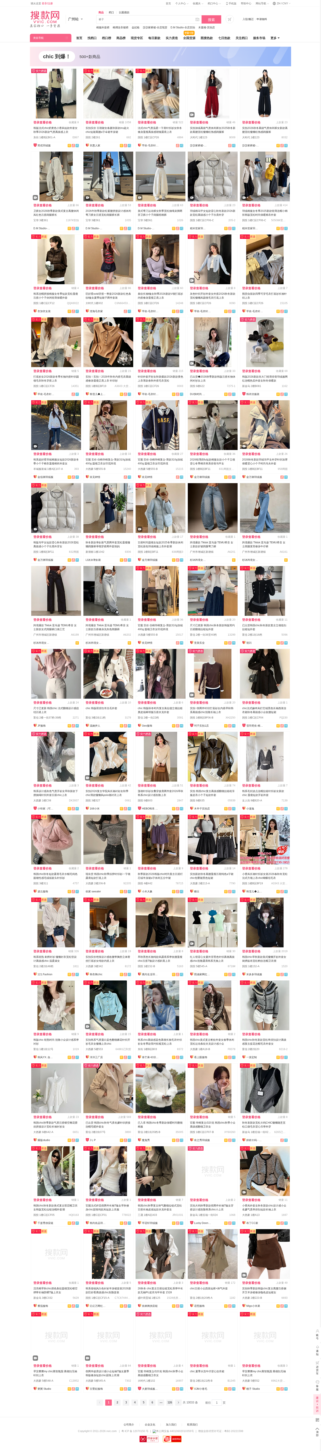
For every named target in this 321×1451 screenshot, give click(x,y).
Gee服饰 (147, 725)
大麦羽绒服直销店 (150, 1388)
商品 (101, 12)
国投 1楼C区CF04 (252, 717)
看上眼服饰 (200, 1057)
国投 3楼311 (40, 883)
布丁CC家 (252, 1223)
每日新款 (154, 38)
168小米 (95, 808)
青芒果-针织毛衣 (150, 1057)
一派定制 (251, 1057)
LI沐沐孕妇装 (93, 559)
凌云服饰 (43, 891)
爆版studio (44, 1140)
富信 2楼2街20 (250, 1049)
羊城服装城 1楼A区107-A (48, 469)
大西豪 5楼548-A (43, 1380)
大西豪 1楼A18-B (200, 1049)
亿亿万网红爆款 (98, 1305)
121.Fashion (45, 974)
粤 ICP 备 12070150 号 (134, 1431)
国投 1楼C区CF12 (44, 303)
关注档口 (242, 38)
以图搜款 (124, 12)
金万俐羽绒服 (202, 477)
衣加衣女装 (44, 311)
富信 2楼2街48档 (43, 966)
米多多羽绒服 (254, 974)
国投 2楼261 (93, 137)
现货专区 (137, 38)
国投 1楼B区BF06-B (201, 717)
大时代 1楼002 (94, 303)
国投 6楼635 (197, 800)
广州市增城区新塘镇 (202, 551)
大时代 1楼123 (198, 137)
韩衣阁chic (96, 974)
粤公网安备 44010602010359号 (175, 1431)
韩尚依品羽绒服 (98, 1223)
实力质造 (172, 38)
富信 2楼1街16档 (252, 634)
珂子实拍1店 (201, 725)
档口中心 (213, 3)
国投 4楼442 (145, 883)
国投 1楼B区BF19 (96, 386)
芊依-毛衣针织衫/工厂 (150, 145)
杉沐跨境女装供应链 (198, 559)
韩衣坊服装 (252, 394)
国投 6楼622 (197, 386)
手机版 (230, 3)
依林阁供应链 (150, 1305)
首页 (168, 3)
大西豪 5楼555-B (95, 469)
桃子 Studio (253, 1388)
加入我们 (171, 1424)
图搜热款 (207, 38)
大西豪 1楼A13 (251, 1215)
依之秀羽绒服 (202, 1140)
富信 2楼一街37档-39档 (47, 717)
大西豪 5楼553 (94, 1049)
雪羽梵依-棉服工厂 (255, 725)
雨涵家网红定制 (203, 974)
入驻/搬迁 (248, 19)
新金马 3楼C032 (43, 1297)
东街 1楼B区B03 (147, 1049)
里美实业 (199, 642)
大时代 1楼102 (146, 1380)
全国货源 (189, 38)
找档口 (92, 38)
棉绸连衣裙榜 (120, 27)
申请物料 (262, 19)
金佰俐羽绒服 (45, 477)
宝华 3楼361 (40, 220)
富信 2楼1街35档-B (149, 1132)
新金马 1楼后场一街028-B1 (258, 1132)
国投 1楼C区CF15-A (97, 1297)
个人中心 (180, 3)
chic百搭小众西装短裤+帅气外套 (209, 1288)
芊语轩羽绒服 (150, 1223)
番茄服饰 (43, 1305)
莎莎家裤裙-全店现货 (155, 27)
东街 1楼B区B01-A (44, 137)
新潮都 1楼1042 (95, 551)
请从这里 (42, 3)
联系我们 (192, 1424)
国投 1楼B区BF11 (200, 469)
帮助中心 (246, 3)
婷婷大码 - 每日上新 (255, 1140)
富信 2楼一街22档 (148, 717)
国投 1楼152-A (250, 966)
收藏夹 (197, 3)
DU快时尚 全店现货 (198, 394)
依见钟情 (95, 477)
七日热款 (224, 38)
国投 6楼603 (145, 800)
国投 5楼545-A (198, 966)
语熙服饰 (199, 1305)
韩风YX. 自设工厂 (46, 1057)
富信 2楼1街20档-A (201, 1297)
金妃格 (136, 27)
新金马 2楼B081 (251, 386)
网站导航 (261, 3)
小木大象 (147, 891)
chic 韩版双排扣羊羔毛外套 (101, 708)
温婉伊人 (95, 725)
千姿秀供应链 (45, 1223)
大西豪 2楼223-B (252, 1297)
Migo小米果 (253, 1305)
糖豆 (196, 891)
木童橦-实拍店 (206, 27)
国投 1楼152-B (146, 966)
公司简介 (129, 1424)
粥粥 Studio (44, 1388)
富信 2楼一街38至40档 (203, 634)
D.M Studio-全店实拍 (183, 27)
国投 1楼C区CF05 (44, 1215)
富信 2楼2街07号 (95, 1132)
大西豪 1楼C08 (42, 800)
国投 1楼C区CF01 (96, 1215)
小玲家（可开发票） (46, 808)
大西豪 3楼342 (94, 966)
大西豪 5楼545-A (95, 1380)
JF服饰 (42, 725)
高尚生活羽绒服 (150, 974)
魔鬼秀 (146, 1140)
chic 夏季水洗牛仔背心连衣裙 (207, 1371)
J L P (93, 1140)
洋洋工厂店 (96, 1057)
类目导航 (38, 37)
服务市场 (259, 38)
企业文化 (150, 1424)
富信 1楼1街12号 (43, 1049)
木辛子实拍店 (202, 808)
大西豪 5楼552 (250, 1380)
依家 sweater (93, 891)
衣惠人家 (95, 145)
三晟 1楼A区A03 (147, 1215)
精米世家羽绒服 (198, 228)
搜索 (211, 20)
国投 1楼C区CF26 (148, 137)
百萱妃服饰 (96, 1388)
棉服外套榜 (102, 27)
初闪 (249, 642)
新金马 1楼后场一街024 (204, 1215)
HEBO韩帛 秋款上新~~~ (150, 808)
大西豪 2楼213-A (200, 883)
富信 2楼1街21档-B (201, 1380)
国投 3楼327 (93, 800)
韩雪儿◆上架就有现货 (98, 394)
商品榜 (121, 38)
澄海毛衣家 (96, 311)
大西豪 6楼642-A (43, 1132)
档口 (111, 12)
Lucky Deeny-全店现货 (203, 1223)
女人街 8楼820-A (252, 800)
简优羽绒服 (44, 145)
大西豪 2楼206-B (95, 883)
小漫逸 (250, 808)
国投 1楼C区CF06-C (202, 220)
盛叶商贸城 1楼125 (149, 1297)
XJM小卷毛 (200, 1388)
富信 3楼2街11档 (95, 717)
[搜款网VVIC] (45, 19)
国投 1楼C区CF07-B (202, 1132)
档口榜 (106, 38)
